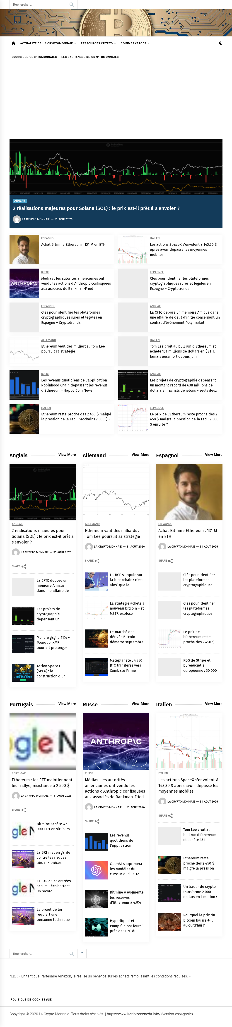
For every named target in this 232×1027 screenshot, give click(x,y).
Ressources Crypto (97, 43)
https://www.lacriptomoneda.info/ (133, 1014)
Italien (155, 238)
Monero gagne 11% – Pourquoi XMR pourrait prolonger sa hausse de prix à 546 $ (53, 647)
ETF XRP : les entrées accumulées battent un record (54, 886)
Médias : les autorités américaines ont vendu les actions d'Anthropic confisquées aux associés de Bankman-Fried (76, 283)
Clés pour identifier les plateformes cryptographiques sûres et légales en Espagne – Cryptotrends (180, 283)
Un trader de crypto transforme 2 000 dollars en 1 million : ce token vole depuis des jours (200, 896)
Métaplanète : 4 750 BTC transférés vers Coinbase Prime (126, 665)
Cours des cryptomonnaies (34, 57)
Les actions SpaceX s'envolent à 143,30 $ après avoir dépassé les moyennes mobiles (183, 249)
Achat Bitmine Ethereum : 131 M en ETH (73, 244)
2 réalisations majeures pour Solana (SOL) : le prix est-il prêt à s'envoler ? (96, 208)
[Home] (14, 43)
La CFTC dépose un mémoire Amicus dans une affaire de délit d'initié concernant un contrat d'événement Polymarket (185, 317)
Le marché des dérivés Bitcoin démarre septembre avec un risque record (126, 642)
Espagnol (48, 238)
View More (67, 455)
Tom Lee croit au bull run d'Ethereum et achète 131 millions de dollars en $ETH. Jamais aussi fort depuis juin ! (183, 351)
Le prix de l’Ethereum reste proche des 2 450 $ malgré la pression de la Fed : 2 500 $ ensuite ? (184, 419)
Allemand (48, 340)
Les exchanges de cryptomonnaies (90, 57)
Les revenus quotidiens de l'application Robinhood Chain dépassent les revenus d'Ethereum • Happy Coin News (74, 385)
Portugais (19, 773)
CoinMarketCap (134, 43)
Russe (45, 272)
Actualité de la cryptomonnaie (46, 43)
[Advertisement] (116, 98)
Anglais (20, 200)
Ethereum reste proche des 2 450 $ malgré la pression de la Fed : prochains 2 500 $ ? (200, 868)
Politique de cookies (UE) (31, 999)
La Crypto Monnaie (36, 219)
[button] (220, 43)
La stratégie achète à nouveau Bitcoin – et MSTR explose (127, 608)
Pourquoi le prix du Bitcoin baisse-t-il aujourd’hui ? (199, 920)
